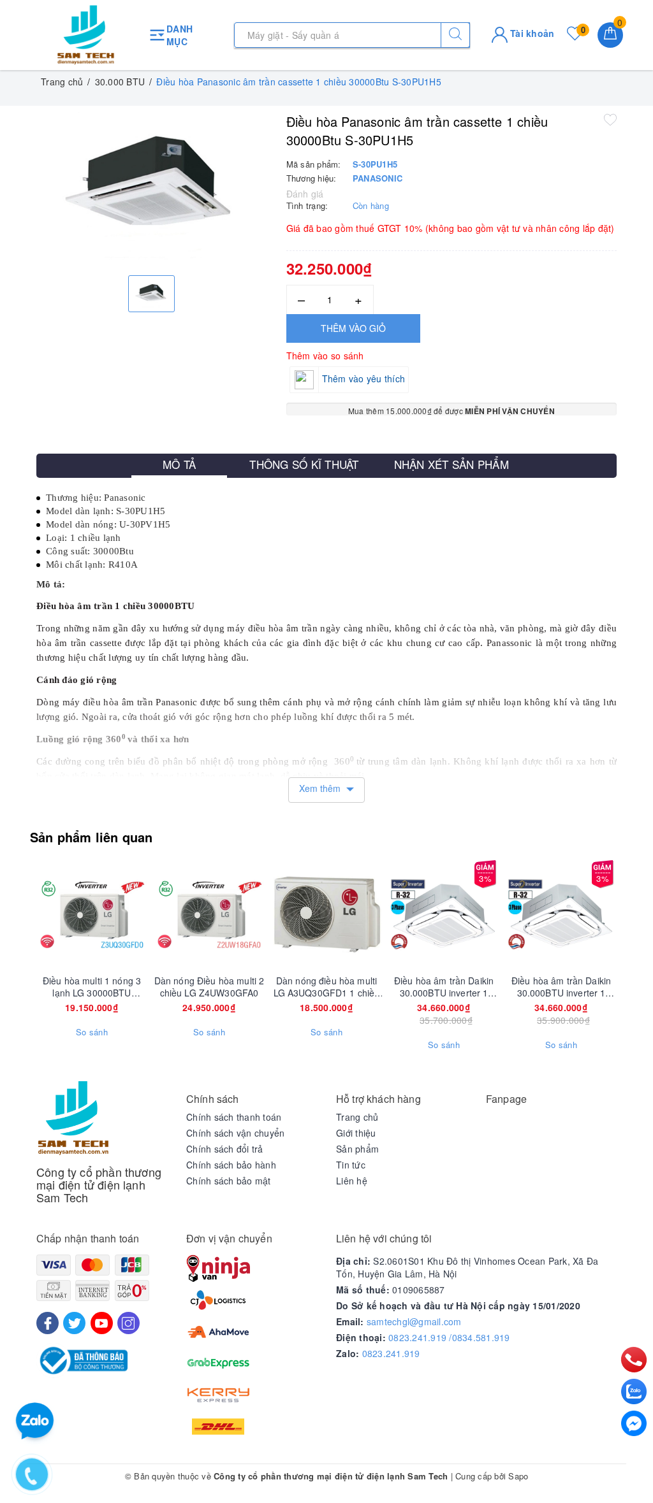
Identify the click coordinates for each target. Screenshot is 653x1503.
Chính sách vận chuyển (235, 1132)
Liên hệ (351, 1180)
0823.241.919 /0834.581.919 (449, 1337)
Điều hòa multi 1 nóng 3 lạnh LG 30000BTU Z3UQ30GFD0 (92, 986)
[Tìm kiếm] (455, 35)
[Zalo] (634, 1391)
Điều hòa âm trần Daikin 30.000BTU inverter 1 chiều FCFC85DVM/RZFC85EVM (561, 986)
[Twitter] (74, 1323)
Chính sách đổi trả (224, 1148)
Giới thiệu (356, 1132)
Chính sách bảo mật (228, 1180)
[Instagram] (128, 1323)
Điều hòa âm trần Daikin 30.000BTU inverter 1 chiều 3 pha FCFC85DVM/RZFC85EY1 (444, 986)
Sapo (518, 1476)
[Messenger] (634, 1423)
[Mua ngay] (149, 914)
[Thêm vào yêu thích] (610, 119)
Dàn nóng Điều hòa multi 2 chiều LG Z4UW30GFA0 (209, 986)
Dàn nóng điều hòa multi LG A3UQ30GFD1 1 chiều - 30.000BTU (327, 986)
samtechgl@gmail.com (414, 1321)
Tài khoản (531, 33)
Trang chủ (357, 1117)
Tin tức (350, 1164)
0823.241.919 (391, 1353)
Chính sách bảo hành (231, 1164)
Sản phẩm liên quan (91, 837)
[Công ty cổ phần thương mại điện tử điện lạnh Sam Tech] (86, 35)
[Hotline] (634, 1359)
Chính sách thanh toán (233, 1117)
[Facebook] (47, 1323)
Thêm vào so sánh (325, 355)
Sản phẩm (357, 1148)
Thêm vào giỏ (353, 328)
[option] (151, 189)
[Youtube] (102, 1323)
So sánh (92, 1032)
